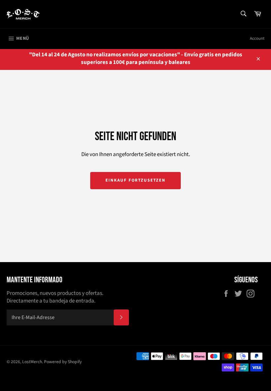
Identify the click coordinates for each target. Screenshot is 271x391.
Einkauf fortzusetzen (135, 180)
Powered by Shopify (63, 362)
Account (257, 38)
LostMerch (32, 362)
